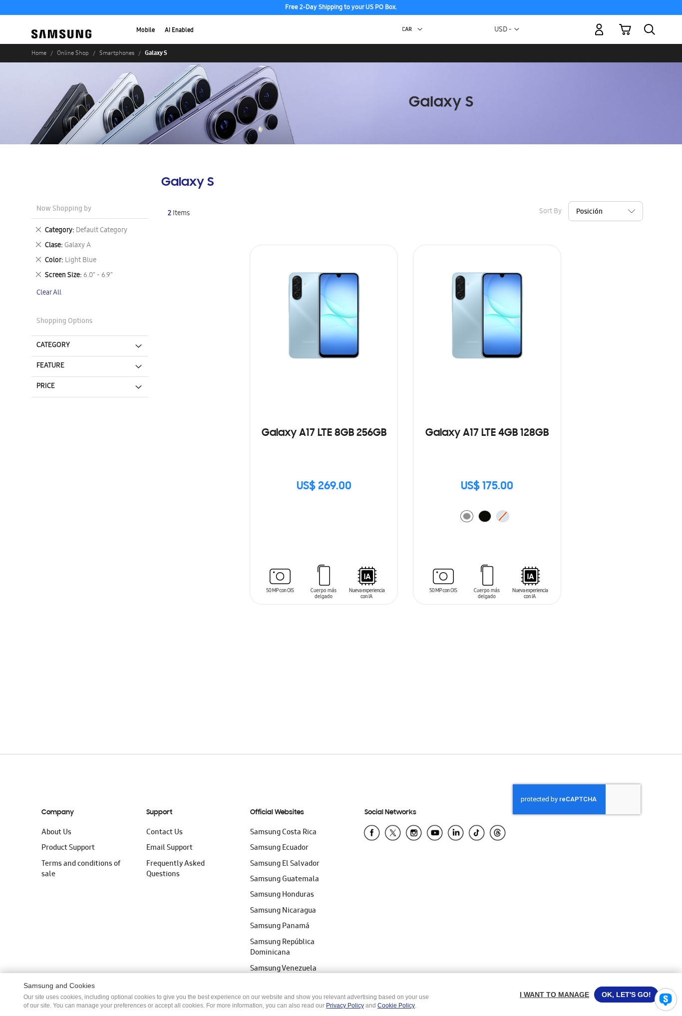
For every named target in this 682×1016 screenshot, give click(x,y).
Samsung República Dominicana (282, 948)
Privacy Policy (345, 1005)
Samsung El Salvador (285, 864)
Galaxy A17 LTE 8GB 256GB (324, 433)
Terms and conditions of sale (80, 869)
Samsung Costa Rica (283, 833)
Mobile (145, 30)
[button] (419, 29)
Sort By (550, 212)
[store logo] (61, 23)
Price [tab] (45, 386)
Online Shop (73, 53)
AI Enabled (179, 30)
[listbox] (487, 517)
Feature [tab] (50, 365)
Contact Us (164, 833)
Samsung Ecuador (279, 848)
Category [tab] (53, 345)
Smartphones (116, 53)
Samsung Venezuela (283, 969)
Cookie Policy (396, 1005)
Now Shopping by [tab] (63, 209)
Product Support (68, 848)
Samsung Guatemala (284, 880)
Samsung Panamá (280, 927)
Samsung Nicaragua (283, 911)
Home (38, 53)
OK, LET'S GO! (626, 995)
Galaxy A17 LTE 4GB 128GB (487, 433)
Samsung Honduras (282, 895)
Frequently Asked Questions (175, 869)
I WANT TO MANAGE (554, 995)
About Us (56, 833)
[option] (466, 516)
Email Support (169, 848)
